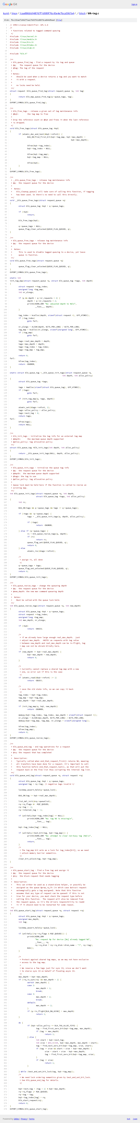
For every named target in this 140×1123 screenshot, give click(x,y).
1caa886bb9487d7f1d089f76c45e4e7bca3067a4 (46, 13)
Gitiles (16, 1119)
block (82, 13)
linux (14, 13)
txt (128, 1119)
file (59, 20)
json (135, 1119)
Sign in (134, 4)
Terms (31, 1119)
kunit (6, 13)
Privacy (24, 1119)
